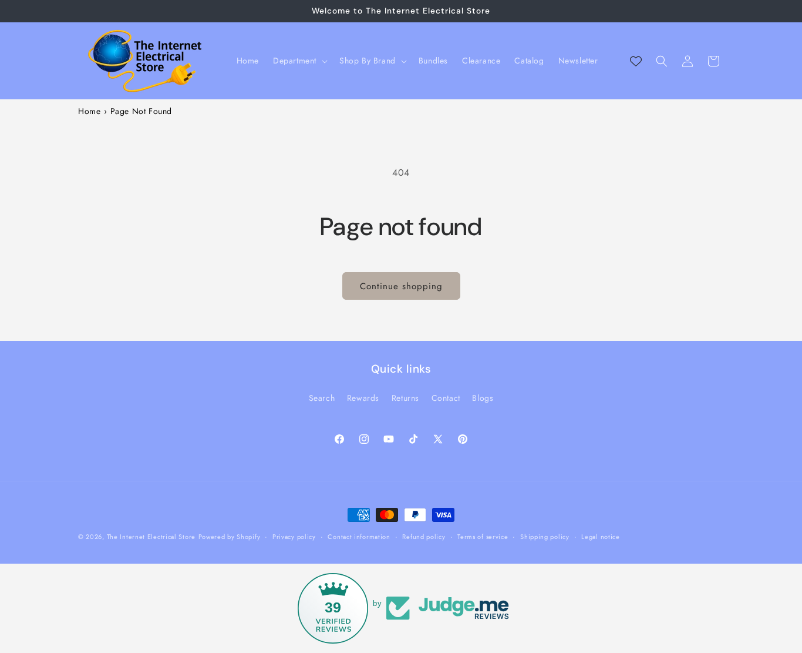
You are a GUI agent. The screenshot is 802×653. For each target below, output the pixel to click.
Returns (405, 398)
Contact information (359, 536)
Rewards (363, 398)
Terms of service (482, 536)
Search (322, 398)
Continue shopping (401, 286)
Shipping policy (545, 536)
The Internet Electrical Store (151, 536)
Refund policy (423, 536)
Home (89, 111)
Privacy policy (294, 536)
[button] (299, 60)
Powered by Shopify (229, 536)
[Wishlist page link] (636, 61)
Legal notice (600, 536)
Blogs (482, 398)
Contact (446, 398)
